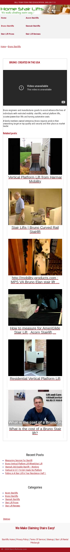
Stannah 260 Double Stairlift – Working (22, 467)
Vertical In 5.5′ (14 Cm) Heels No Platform (23, 470)
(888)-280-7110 (50, 2)
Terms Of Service (37, 539)
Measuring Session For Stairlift (18, 460)
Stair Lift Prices (7, 34)
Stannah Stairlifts (33, 26)
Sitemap (6, 519)
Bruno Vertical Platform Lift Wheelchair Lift (23, 463)
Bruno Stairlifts (7, 26)
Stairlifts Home (8, 539)
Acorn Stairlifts (32, 18)
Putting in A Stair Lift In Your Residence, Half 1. (25, 473)
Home (3, 18)
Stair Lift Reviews (33, 34)
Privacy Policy (22, 539)
